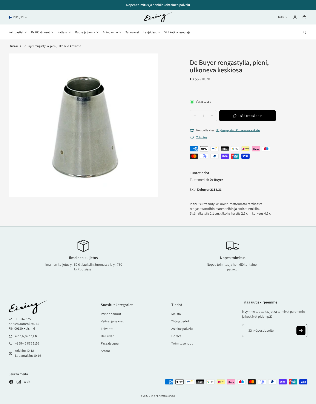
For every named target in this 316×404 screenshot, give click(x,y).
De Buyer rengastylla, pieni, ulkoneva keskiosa (52, 46)
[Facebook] (11, 381)
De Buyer (107, 336)
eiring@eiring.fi (26, 336)
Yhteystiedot (180, 321)
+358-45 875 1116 (27, 343)
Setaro (105, 351)
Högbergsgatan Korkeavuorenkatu (238, 130)
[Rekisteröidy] (300, 330)
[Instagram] (18, 381)
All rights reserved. (165, 395)
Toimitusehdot (182, 343)
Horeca (176, 336)
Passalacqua (110, 343)
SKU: (193, 189)
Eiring (152, 395)
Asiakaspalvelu (182, 328)
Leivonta (107, 328)
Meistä (176, 314)
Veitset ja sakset (112, 321)
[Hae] (304, 32)
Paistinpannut (111, 314)
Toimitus (201, 137)
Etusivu (13, 46)
